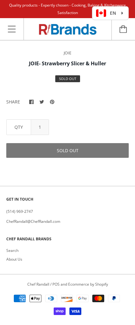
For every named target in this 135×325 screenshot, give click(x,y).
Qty (18, 127)
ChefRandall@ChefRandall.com (33, 221)
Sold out (67, 150)
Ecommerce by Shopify (88, 284)
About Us (14, 259)
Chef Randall (38, 284)
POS (56, 284)
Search (12, 250)
